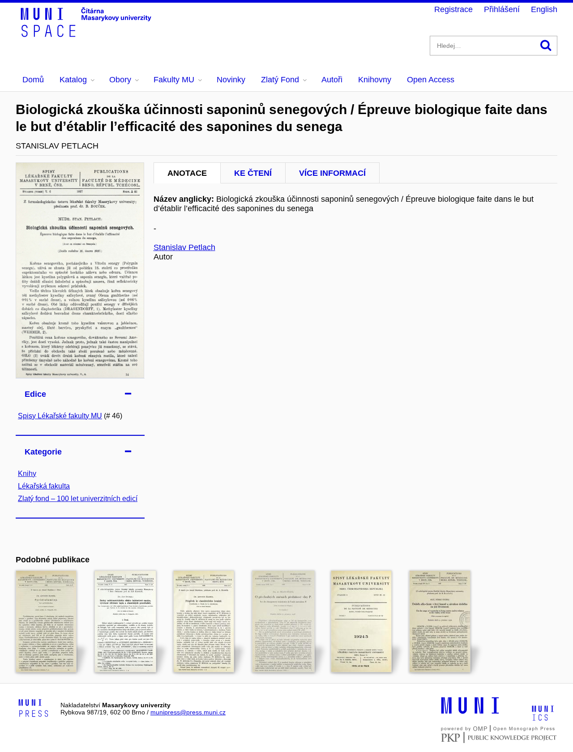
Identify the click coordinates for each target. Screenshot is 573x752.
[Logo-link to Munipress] (33, 708)
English (544, 9)
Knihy (27, 473)
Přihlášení (502, 9)
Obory (120, 79)
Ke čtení (253, 173)
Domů (33, 79)
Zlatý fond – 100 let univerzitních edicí (77, 498)
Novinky (231, 79)
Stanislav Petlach (184, 247)
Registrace (453, 9)
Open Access (430, 79)
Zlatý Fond (280, 79)
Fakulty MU (174, 79)
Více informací (332, 173)
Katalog (73, 79)
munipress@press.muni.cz (188, 712)
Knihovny (374, 79)
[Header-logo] (87, 34)
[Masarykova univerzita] (470, 712)
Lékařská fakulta (44, 486)
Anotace (187, 173)
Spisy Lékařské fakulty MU (60, 416)
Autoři (331, 79)
